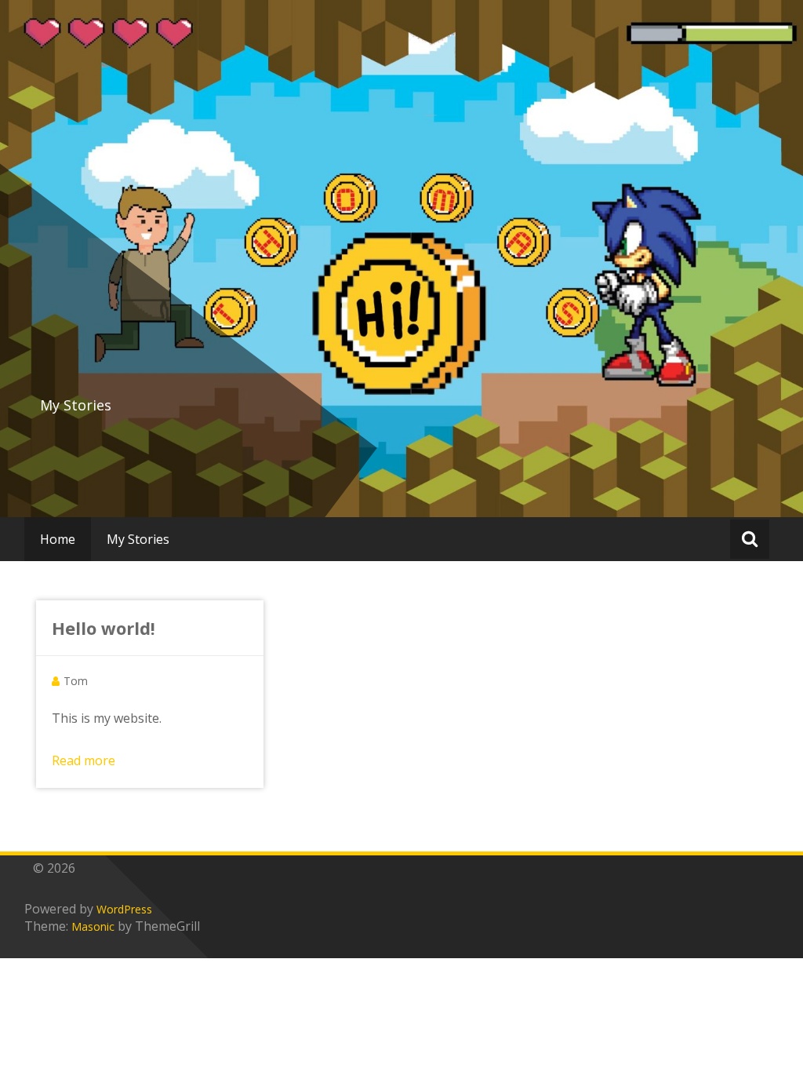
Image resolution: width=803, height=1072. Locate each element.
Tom (76, 680)
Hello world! (103, 628)
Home (57, 539)
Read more (83, 760)
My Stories (138, 539)
